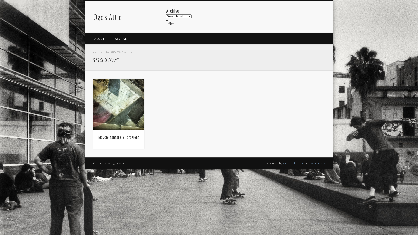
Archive (121, 39)
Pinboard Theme (294, 163)
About (99, 39)
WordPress (318, 163)
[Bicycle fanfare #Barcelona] (118, 104)
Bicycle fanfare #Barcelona (119, 137)
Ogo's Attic (107, 17)
